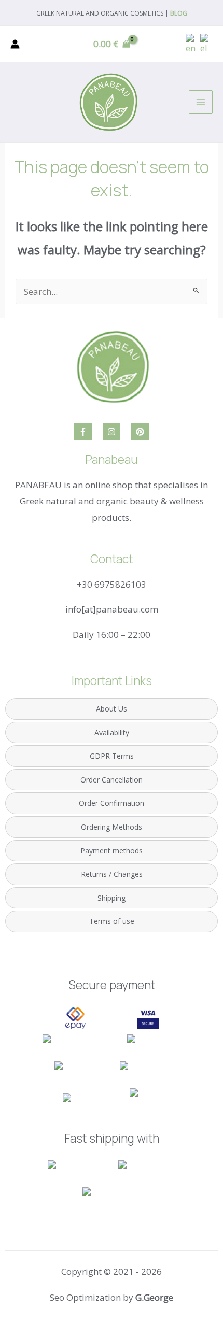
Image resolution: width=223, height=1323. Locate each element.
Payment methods (111, 851)
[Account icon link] (15, 44)
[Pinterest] (140, 431)
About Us (111, 709)
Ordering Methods (111, 827)
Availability (111, 732)
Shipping (111, 898)
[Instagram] (111, 431)
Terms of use (111, 921)
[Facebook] (83, 431)
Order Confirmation (111, 803)
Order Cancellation (111, 780)
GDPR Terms (112, 756)
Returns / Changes (112, 874)
